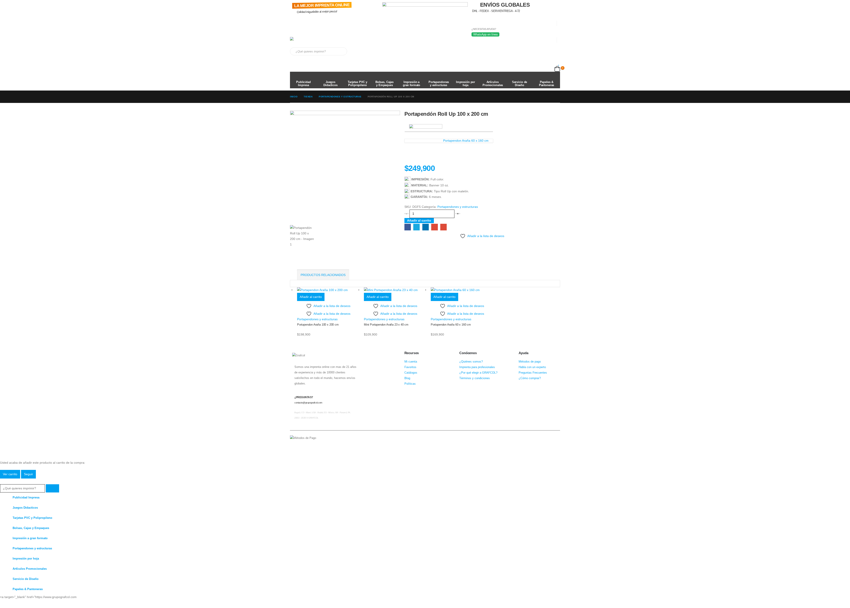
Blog (407, 378)
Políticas (410, 383)
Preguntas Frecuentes (533, 372)
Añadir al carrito (419, 220)
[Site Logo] (309, 42)
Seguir (28, 474)
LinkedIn (425, 227)
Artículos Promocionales (493, 84)
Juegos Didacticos (330, 84)
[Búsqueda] (340, 51)
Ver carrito (10, 474)
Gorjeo (416, 227)
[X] (12, 604)
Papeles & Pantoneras (546, 84)
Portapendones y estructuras (439, 84)
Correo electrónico (443, 227)
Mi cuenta (410, 361)
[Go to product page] (328, 290)
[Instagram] (21, 604)
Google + (434, 227)
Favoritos (410, 367)
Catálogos (410, 372)
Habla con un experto (532, 367)
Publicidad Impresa (303, 84)
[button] (2, 481)
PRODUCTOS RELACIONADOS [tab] (323, 275)
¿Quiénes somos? (471, 361)
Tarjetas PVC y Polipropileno (357, 84)
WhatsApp (310, 444)
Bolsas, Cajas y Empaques (384, 84)
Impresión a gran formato (411, 84)
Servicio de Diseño (519, 84)
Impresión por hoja (465, 84)
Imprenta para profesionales (477, 367)
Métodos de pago (530, 361)
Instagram (302, 444)
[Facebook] (3, 604)
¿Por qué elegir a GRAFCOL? (478, 372)
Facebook (407, 227)
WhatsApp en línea (485, 34)
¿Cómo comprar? (530, 378)
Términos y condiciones (474, 378)
